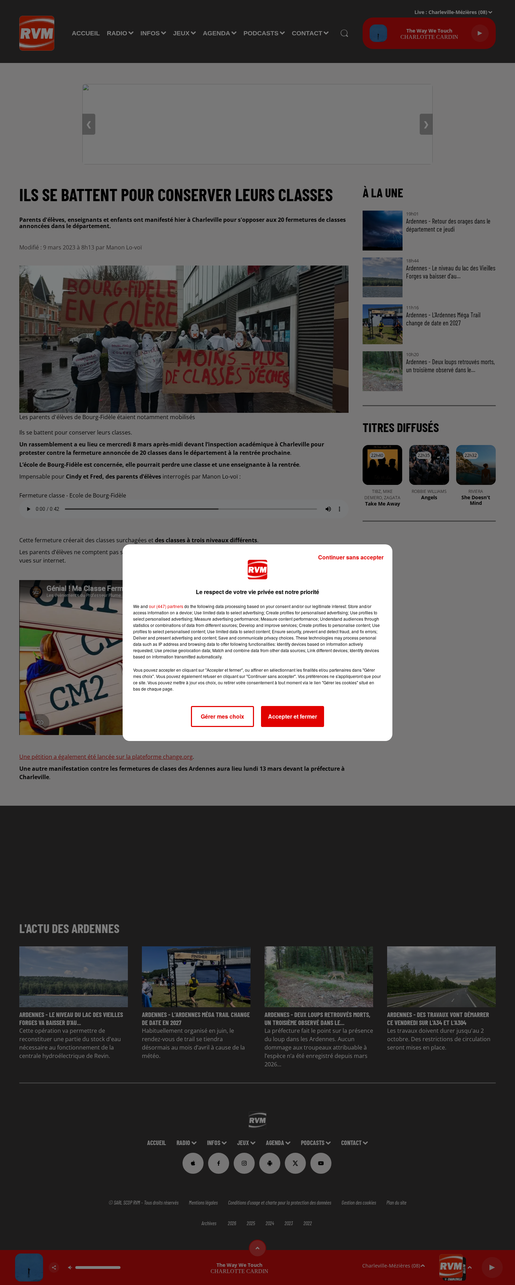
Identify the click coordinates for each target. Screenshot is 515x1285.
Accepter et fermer (292, 716)
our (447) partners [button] (166, 606)
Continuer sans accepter (351, 557)
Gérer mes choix (222, 716)
